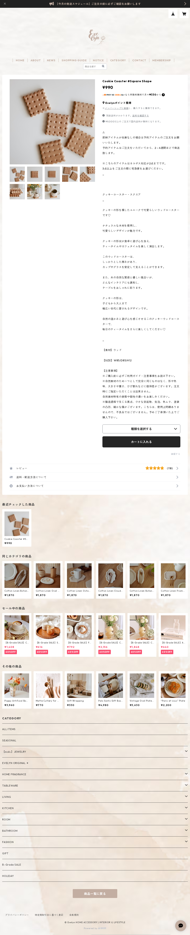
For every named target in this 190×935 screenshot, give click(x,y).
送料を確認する (140, 115)
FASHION (8, 842)
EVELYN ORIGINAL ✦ (15, 763)
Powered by (91, 928)
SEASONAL (9, 740)
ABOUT (36, 60)
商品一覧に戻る (95, 894)
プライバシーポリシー (17, 915)
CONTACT (139, 60)
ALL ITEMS (9, 729)
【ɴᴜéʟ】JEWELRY (14, 751)
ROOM (6, 819)
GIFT (5, 853)
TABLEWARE (10, 785)
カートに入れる (141, 442)
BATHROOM (9, 830)
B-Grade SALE (11, 864)
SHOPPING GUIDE (74, 60)
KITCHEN (8, 808)
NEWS (51, 60)
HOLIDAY (8, 876)
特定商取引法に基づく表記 (49, 915)
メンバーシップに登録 (117, 108)
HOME (20, 60)
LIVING (6, 797)
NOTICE (98, 60)
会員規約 (74, 915)
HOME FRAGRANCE (14, 774)
